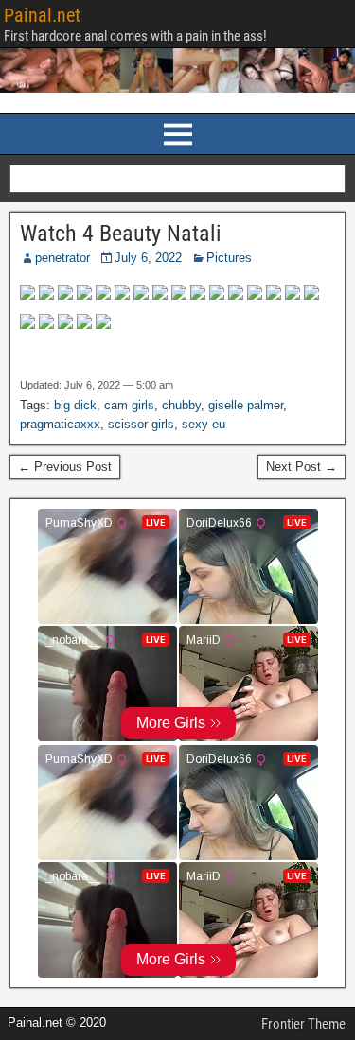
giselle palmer (245, 405)
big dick (75, 405)
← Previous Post (65, 466)
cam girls (129, 405)
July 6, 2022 (148, 258)
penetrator (62, 258)
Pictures (229, 258)
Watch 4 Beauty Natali (121, 233)
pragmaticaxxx (60, 424)
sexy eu (203, 424)
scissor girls (141, 424)
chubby (181, 405)
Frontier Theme (303, 1023)
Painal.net (42, 15)
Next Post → (301, 466)
